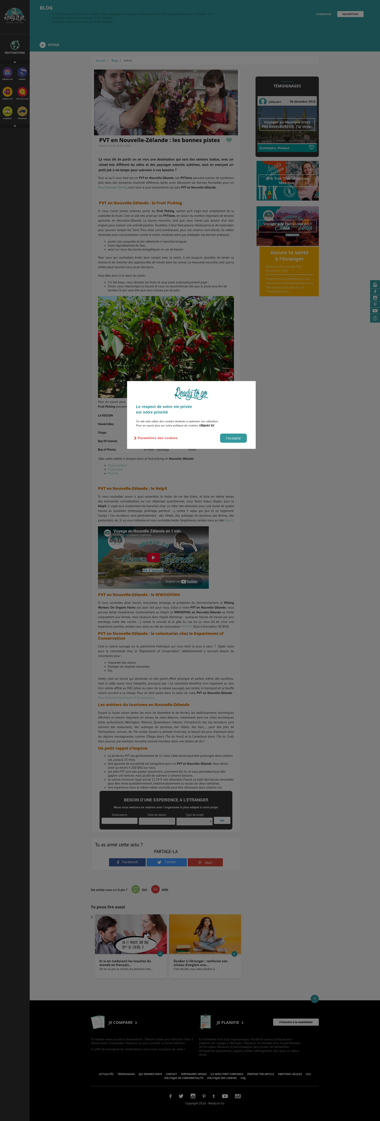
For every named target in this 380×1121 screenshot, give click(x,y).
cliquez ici (206, 425)
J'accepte (233, 438)
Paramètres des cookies (158, 438)
